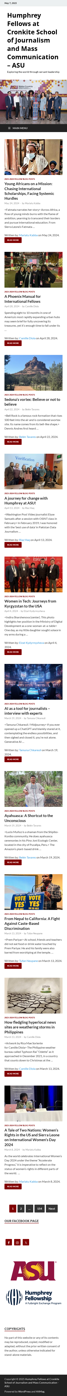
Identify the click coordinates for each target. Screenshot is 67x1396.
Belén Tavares (32, 409)
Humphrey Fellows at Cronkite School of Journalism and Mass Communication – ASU (33, 40)
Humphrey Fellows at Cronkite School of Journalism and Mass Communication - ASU (31, 1382)
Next (52, 1208)
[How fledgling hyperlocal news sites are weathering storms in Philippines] (33, 995)
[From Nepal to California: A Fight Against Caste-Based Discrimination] (33, 892)
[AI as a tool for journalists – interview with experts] (33, 682)
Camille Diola (32, 306)
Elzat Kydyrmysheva (34, 611)
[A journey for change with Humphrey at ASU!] (33, 471)
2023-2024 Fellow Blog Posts (19, 179)
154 (39, 1208)
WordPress (24, 1391)
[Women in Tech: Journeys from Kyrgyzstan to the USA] (33, 574)
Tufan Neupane (35, 933)
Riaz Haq (29, 508)
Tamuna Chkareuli (36, 718)
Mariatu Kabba (32, 203)
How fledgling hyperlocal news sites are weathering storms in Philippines (30, 1027)
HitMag (40, 1391)
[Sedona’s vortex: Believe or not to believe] (33, 373)
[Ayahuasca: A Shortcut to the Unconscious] (33, 789)
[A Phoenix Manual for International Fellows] (33, 270)
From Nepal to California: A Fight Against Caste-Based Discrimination (32, 923)
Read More (11, 239)
